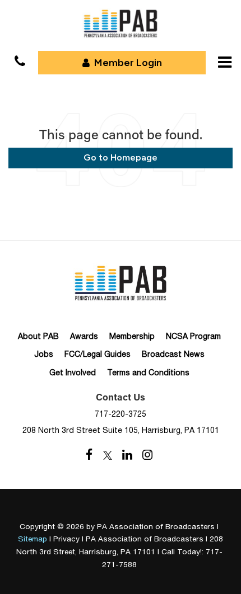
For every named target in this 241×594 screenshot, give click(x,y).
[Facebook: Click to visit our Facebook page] (89, 455)
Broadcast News (173, 354)
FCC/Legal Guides (97, 354)
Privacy (66, 538)
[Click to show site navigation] (224, 62)
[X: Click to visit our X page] (107, 455)
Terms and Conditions (148, 372)
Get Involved (72, 372)
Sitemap (32, 538)
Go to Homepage (120, 157)
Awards (84, 336)
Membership (132, 336)
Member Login (128, 62)
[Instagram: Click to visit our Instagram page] (147, 455)
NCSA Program (193, 336)
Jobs (43, 354)
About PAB (38, 336)
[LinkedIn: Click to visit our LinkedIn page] (127, 455)
